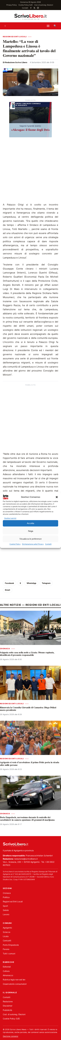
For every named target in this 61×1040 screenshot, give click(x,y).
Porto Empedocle (11, 945)
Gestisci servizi (10, 518)
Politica (6, 897)
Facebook (9, 583)
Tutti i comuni (9, 953)
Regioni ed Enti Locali (15, 37)
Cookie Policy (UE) (25, 5)
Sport (5, 906)
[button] (56, 497)
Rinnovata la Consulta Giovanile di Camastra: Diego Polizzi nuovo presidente (28, 709)
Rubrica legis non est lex (14, 979)
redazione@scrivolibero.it (26, 859)
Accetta (30, 523)
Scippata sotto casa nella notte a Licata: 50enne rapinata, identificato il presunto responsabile (27, 654)
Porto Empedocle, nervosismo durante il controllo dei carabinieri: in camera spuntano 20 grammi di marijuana (27, 818)
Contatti (48, 544)
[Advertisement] (30, 170)
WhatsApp (31, 583)
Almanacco (8, 975)
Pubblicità (7, 1010)
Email (7, 590)
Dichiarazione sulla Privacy (33, 544)
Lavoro (6, 914)
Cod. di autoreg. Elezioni (43, 5)
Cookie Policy (15, 544)
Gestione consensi (10, 1036)
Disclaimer (7, 1006)
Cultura (6, 971)
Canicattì (7, 940)
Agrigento (7, 927)
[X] (34, 8)
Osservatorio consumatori (15, 984)
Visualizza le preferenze (30, 539)
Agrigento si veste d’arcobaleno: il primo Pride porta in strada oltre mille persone (29, 763)
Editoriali (7, 966)
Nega (30, 531)
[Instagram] (38, 8)
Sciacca (6, 932)
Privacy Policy (11, 5)
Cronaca (5, 649)
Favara (6, 949)
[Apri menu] (48, 26)
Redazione (8, 1001)
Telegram (46, 583)
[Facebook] (31, 8)
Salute (6, 910)
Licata (6, 936)
